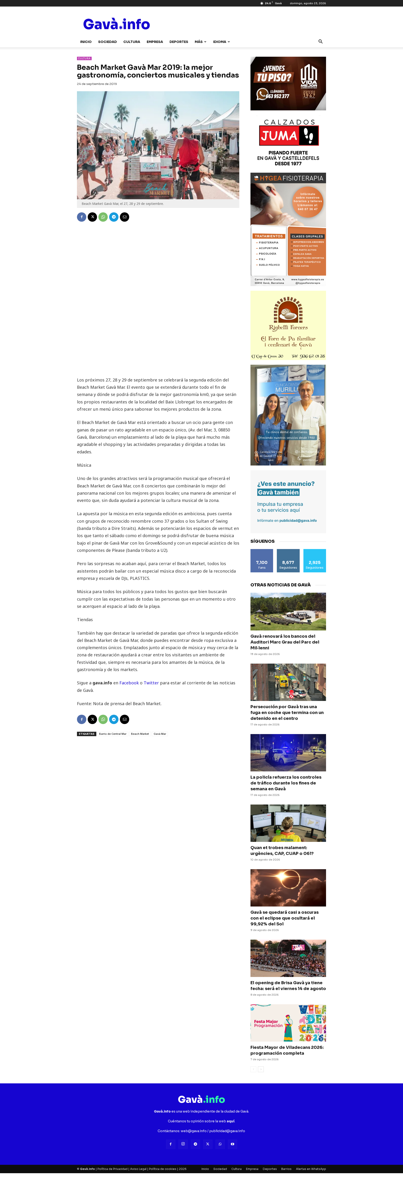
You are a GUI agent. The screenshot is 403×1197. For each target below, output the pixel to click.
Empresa (155, 42)
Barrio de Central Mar (112, 733)
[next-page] (261, 1069)
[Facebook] (81, 217)
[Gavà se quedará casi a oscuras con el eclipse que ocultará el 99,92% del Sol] (288, 887)
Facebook (129, 683)
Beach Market (140, 733)
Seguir (288, 550)
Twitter (151, 683)
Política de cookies (162, 1169)
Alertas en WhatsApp (311, 1169)
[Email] (124, 217)
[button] (320, 42)
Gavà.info (87, 1169)
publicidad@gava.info (227, 1131)
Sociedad (107, 42)
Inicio (86, 42)
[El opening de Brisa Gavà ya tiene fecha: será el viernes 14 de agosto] (288, 958)
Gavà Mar (160, 733)
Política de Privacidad (112, 1169)
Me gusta (262, 550)
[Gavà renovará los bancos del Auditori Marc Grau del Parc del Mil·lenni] (288, 611)
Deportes (179, 42)
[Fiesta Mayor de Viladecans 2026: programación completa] (288, 1023)
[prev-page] (253, 1069)
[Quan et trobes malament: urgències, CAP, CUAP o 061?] (288, 823)
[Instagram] (183, 1144)
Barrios (286, 1169)
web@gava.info (194, 1131)
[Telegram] (113, 217)
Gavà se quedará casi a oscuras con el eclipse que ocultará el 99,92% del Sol (284, 918)
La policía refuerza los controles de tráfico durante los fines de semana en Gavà (285, 783)
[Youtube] (232, 1144)
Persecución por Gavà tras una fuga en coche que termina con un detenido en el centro (287, 712)
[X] (92, 217)
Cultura (131, 42)
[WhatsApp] (103, 217)
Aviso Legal (138, 1169)
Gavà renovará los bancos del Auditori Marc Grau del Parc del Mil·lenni (284, 642)
